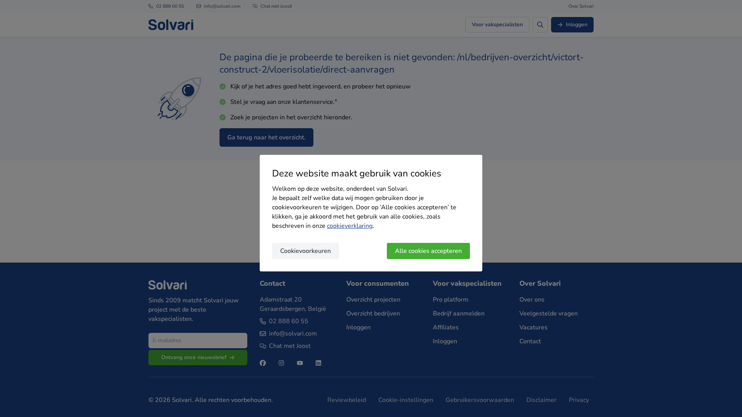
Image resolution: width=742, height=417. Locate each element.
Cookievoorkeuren (305, 251)
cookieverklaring (350, 226)
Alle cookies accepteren (428, 251)
